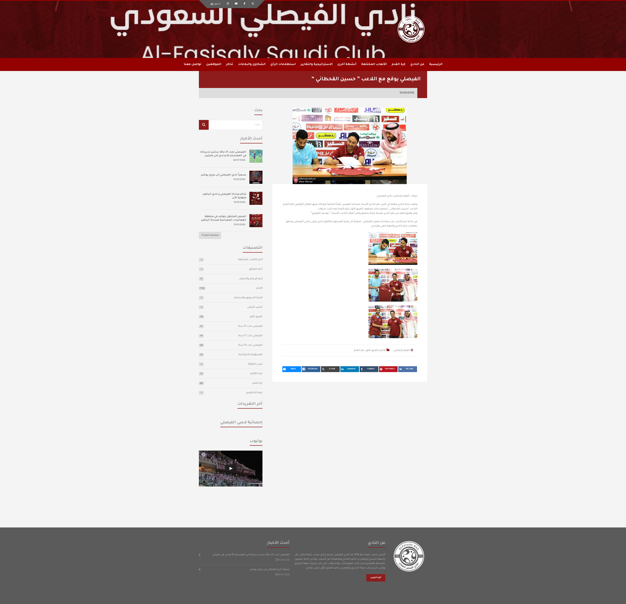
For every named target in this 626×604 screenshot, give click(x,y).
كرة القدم (359, 350)
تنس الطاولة (255, 364)
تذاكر (229, 64)
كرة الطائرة (256, 373)
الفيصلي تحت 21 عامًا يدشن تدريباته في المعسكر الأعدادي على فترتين (251, 554)
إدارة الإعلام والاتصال (250, 278)
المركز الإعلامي (402, 350)
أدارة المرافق (255, 269)
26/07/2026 (239, 160)
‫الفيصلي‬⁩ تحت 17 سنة (250, 335)
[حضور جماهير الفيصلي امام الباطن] (230, 468)
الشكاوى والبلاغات (252, 64)
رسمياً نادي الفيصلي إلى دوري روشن (223, 175)
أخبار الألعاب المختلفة (250, 259)
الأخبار (382, 350)
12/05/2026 (239, 202)
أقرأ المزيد (375, 578)
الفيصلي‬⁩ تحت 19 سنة (250, 345)
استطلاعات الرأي (283, 64)
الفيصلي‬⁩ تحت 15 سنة (250, 326)
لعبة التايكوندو (254, 392)
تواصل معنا (192, 64)
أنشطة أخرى (346, 64)
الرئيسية (435, 64)
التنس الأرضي (254, 307)
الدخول (217, 4)
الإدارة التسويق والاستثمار (248, 297)
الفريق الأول (371, 350)
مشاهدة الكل (211, 235)
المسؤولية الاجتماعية (250, 354)
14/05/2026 (239, 179)
